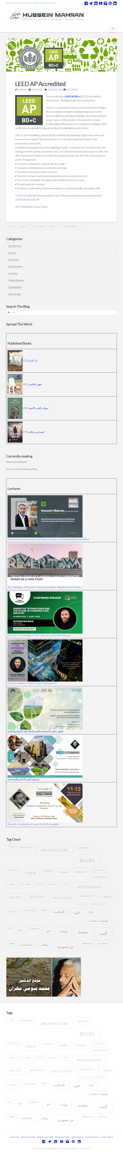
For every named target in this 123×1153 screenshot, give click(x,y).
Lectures (13, 273)
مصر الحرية (27, 944)
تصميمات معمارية (98, 920)
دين (48, 930)
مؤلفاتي (11, 943)
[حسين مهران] (61, 14)
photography (89, 887)
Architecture (54, 89)
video (13, 911)
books (87, 860)
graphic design (99, 870)
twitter (82, 904)
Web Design (14, 293)
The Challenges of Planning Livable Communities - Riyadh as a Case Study (44, 587)
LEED (11, 226)
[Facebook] (86, 3)
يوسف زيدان (102, 943)
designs (48, 871)
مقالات (44, 944)
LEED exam (38, 226)
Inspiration (100, 877)
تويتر (9, 928)
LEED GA (54, 226)
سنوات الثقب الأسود (38, 408)
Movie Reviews (16, 280)
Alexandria (26, 847)
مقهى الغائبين (35, 384)
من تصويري (65, 946)
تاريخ (91, 911)
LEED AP (23, 226)
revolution (62, 898)
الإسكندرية (59, 911)
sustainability (71, 226)
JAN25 (12, 884)
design (30, 873)
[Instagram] (105, 3)
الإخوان (44, 910)
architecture (54, 850)
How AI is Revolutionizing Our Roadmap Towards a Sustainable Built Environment (48, 539)
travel (107, 896)
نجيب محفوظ (87, 943)
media (40, 884)
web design (30, 910)
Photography (15, 287)
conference (13, 870)
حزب (20, 929)
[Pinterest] (110, 3)
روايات (63, 931)
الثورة (76, 912)
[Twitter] (91, 3)
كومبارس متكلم (37, 431)
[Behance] (115, 3)
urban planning (98, 904)
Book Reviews (15, 266)
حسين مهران (34, 928)
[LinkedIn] (96, 3)
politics (15, 897)
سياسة (83, 932)
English (80, 872)
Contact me (21, 195)
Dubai (63, 872)
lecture (25, 884)
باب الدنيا (33, 360)
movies (52, 884)
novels (65, 884)
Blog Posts (71, 89)
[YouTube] (100, 3)
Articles (12, 252)
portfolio (37, 897)
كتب (103, 933)
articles (83, 848)
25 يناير (11, 846)
